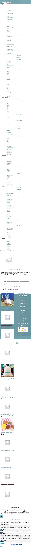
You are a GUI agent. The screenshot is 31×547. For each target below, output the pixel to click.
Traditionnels (8, 21)
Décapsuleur (8, 210)
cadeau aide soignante (20, 291)
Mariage (8, 140)
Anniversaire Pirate (9, 184)
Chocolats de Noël (9, 40)
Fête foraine (8, 45)
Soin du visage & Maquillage (10, 193)
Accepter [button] (10, 510)
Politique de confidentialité (22, 318)
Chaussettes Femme (9, 199)
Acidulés (8, 11)
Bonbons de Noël (9, 39)
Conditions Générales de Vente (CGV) (23, 323)
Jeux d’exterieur (9, 171)
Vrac (7, 32)
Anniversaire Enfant (9, 182)
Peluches (8, 164)
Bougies (8, 214)
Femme (8, 82)
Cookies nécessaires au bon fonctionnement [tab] (6, 525)
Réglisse (8, 12)
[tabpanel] (15, 528)
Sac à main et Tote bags (10, 221)
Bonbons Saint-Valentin (10, 50)
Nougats (8, 29)
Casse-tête (8, 169)
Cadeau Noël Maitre (9, 153)
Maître (7, 88)
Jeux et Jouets (4, 155)
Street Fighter (8, 177)
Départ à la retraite (9, 137)
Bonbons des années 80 (10, 18)
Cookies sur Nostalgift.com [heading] (15, 507)
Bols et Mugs (8, 208)
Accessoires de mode (9, 198)
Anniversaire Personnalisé (10, 134)
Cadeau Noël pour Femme (10, 281)
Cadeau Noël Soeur (9, 150)
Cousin (8, 111)
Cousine (8, 110)
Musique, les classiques (10, 65)
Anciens (8, 16)
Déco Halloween (9, 216)
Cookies (23, 321)
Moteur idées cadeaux (22, 301)
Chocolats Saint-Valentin (10, 49)
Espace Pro (22, 315)
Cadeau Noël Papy (9, 149)
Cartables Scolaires (9, 222)
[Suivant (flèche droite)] (1, 546)
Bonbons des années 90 (10, 19)
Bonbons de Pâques (9, 53)
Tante (7, 75)
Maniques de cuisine (9, 206)
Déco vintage (8, 215)
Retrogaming (8, 67)
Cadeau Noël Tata (9, 151)
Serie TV (8, 245)
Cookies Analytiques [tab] (3, 540)
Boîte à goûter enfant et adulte (10, 207)
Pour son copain (9, 122)
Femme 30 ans (8, 130)
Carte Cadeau (8, 96)
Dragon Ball (8, 248)
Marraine (8, 77)
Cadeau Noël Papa (9, 146)
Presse (22, 312)
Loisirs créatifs (8, 170)
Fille (7, 83)
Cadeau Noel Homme (18, 126)
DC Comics (8, 243)
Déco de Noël (8, 217)
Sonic (7, 178)
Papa (7, 72)
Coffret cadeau (8, 61)
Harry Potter (8, 246)
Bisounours (8, 247)
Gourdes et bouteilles (9, 209)
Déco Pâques (8, 218)
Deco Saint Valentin (18, 187)
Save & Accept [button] (2, 543)
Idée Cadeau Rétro (22, 303)
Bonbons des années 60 (10, 17)
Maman (8, 71)
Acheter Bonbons (22, 306)
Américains (8, 25)
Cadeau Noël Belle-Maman (10, 147)
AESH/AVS (8, 89)
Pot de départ (8, 138)
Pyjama (8, 234)
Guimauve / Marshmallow (10, 13)
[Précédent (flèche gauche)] (0, 546)
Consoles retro (8, 174)
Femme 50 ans (8, 131)
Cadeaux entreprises (22, 300)
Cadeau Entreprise (9, 142)
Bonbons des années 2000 (10, 20)
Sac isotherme (8, 211)
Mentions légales (22, 320)
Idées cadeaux (22, 281)
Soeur (7, 108)
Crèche (8, 91)
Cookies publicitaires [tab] (3, 529)
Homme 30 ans (9, 132)
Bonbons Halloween (9, 35)
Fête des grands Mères (19, 57)
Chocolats (8, 26)
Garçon (8, 84)
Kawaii (8, 63)
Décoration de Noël (16, 281)
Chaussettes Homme (9, 200)
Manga (7, 64)
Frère (7, 74)
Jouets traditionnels (9, 163)
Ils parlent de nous (22, 335)
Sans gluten (8, 31)
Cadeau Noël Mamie (9, 148)
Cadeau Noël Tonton (9, 152)
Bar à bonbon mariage (9, 46)
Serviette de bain (9, 237)
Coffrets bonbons (9, 10)
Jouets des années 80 (9, 161)
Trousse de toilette (9, 195)
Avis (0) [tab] (4, 284)
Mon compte (3, 4)
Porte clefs (8, 201)
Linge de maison (9, 232)
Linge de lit (8, 233)
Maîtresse (8, 87)
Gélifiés (8, 28)
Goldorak (8, 249)
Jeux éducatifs (8, 168)
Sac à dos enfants (9, 223)
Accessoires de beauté (9, 192)
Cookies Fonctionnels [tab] (3, 533)
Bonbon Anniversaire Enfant (10, 44)
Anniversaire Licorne (9, 183)
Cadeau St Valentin (18, 55)
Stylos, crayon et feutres (10, 228)
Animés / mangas (9, 244)
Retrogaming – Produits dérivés (11, 175)
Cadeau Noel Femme (18, 124)
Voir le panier (17, 343)
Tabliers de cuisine (9, 205)
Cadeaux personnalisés (5, 97)
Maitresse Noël (9, 66)
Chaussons (8, 236)
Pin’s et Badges (9, 202)
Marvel (8, 242)
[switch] (0, 530)
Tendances (3, 186)
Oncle (7, 76)
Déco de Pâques (19, 189)
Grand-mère (8, 79)
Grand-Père (8, 78)
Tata (7, 109)
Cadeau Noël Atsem (9, 154)
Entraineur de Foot (9, 92)
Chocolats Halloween (9, 36)
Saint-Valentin (8, 123)
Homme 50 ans (9, 133)
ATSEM (8, 117)
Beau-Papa (8, 73)
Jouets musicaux (9, 162)
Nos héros (3, 238)
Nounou (8, 90)
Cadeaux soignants (5, 250)
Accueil (1, 250)
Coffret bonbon (9, 62)
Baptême (8, 141)
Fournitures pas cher (9, 229)
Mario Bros (8, 176)
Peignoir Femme (9, 235)
